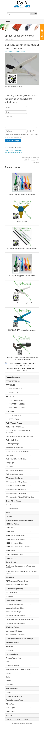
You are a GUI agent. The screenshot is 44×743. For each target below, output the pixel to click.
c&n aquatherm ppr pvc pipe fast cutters (22, 276)
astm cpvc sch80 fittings (14, 631)
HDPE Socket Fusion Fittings (15, 539)
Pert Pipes (9, 646)
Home (6, 39)
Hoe (7, 662)
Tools (11, 39)
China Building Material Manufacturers (19, 520)
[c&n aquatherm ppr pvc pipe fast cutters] (22, 273)
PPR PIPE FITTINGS (13, 381)
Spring (8, 677)
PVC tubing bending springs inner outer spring (22, 249)
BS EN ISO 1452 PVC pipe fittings (17, 451)
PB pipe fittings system (14, 696)
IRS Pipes (9, 596)
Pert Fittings (10, 650)
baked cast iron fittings (13, 612)
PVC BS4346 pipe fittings (14, 470)
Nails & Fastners (12, 688)
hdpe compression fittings (14, 554)
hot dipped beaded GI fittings (15, 623)
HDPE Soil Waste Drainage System (18, 547)
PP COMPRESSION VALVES (15, 486)
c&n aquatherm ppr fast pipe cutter (22, 303)
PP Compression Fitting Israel (16, 489)
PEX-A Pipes (10, 704)
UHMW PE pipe (11, 528)
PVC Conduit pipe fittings (14, 474)
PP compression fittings (14, 478)
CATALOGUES (11, 558)
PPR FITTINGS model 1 (16, 400)
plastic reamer (22, 221)
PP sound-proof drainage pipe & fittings (19, 639)
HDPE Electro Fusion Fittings (15, 535)
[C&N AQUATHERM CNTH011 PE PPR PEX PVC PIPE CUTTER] (22, 366)
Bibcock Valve (13, 509)
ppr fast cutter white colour (15, 51)
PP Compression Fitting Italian (16, 493)
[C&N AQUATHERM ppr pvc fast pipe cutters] (22, 327)
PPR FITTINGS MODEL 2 (17, 404)
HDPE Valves (10, 551)
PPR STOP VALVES (15, 389)
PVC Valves (10, 455)
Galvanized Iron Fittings (14, 600)
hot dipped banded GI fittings (15, 616)
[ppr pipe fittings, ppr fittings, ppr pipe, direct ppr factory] (22, 8)
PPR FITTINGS (11, 396)
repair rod (9, 684)
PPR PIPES (10, 411)
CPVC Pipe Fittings (12, 627)
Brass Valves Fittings (13, 501)
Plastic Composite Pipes (14, 700)
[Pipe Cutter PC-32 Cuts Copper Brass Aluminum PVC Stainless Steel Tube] (22, 354)
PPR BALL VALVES (15, 392)
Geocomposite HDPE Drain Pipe (17, 585)
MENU (8, 21)
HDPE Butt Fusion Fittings (14, 543)
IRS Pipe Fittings (11, 593)
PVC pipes (9, 466)
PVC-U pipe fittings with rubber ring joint (19, 436)
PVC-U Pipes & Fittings (14, 423)
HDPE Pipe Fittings (12, 524)
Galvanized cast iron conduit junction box (19, 619)
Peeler (8, 681)
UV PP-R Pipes (14, 419)
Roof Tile (9, 715)
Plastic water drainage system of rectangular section (20, 567)
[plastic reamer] (22, 219)
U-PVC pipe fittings (12, 444)
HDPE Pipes (10, 532)
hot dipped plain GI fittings (14, 604)
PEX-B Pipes (10, 708)
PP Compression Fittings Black (16, 482)
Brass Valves (10, 505)
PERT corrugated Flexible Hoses (17, 581)
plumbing (9, 516)
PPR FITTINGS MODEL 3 (17, 408)
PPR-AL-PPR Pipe (15, 415)
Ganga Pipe (10, 463)
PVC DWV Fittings (12, 440)
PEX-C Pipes (10, 711)
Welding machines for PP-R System (18, 669)
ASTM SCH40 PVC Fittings (15, 427)
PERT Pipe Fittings (12, 642)
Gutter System (11, 562)
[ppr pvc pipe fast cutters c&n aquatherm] (22, 191)
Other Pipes (10, 577)
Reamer (8, 673)
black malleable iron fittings (15, 608)
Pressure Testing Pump (14, 658)
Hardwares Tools (12, 654)
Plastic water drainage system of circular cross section (21, 572)
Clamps (8, 692)
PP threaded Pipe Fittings (14, 589)
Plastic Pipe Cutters (15, 150)
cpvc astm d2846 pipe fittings (15, 635)
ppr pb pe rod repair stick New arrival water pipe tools (30, 160)
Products (17, 719)
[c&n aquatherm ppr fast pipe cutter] (22, 300)
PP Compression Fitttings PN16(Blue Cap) (20, 497)
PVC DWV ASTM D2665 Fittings (16, 459)
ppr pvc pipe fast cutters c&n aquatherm (22, 194)
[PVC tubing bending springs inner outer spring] (22, 246)
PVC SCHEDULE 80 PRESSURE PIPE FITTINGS (19, 431)
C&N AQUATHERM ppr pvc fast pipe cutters (22, 330)
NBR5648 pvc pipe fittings (14, 447)
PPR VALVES (10, 385)
